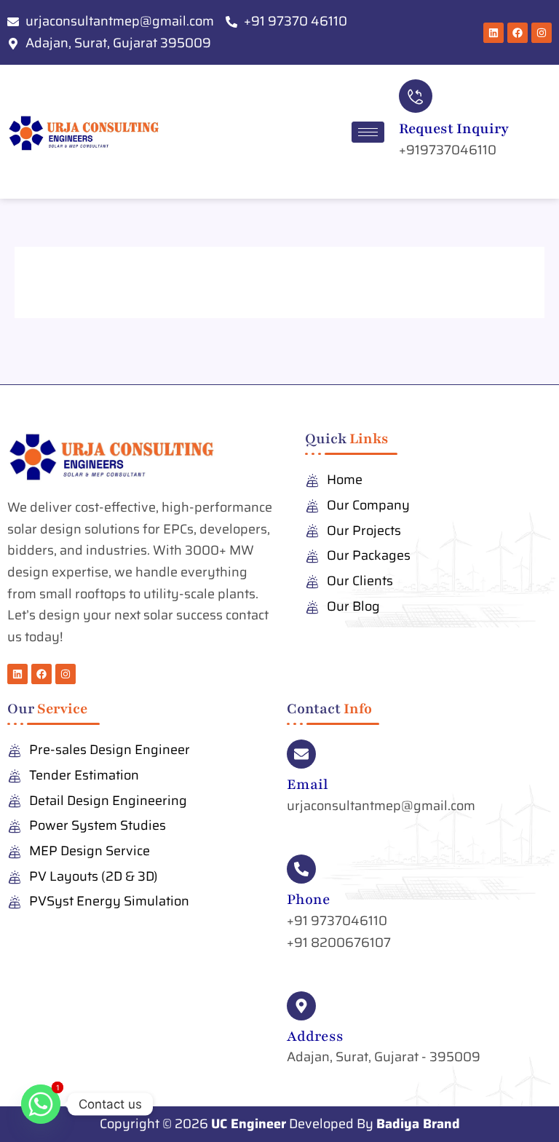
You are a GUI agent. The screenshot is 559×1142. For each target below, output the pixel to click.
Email (307, 784)
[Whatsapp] (40, 1104)
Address (315, 1036)
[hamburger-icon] (368, 132)
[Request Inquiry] (415, 96)
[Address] (301, 1005)
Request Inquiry (454, 128)
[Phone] (301, 869)
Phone (308, 899)
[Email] (301, 754)
